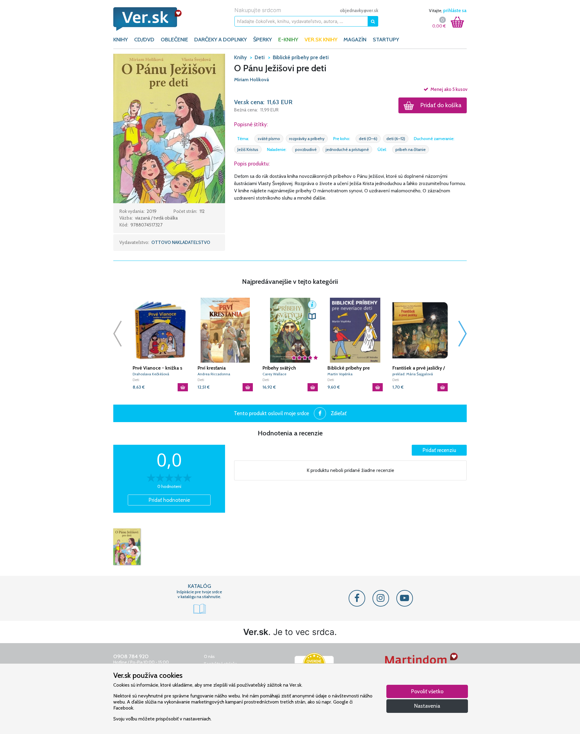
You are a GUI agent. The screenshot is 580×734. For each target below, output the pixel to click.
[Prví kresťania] (225, 330)
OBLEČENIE (174, 39)
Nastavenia (427, 706)
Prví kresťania (212, 368)
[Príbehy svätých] (290, 330)
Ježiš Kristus (247, 149)
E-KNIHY (288, 39)
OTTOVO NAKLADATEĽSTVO (180, 242)
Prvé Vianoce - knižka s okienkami (157, 368)
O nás (209, 656)
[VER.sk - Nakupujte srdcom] (154, 19)
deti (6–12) (395, 138)
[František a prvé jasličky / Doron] (420, 330)
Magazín (354, 39)
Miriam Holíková (251, 79)
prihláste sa (454, 10)
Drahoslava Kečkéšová (151, 374)
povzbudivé (306, 149)
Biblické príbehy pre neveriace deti (348, 368)
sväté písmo (269, 138)
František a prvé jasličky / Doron (418, 368)
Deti (136, 379)
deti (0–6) (368, 138)
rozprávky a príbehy (306, 138)
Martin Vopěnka (340, 374)
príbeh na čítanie (410, 149)
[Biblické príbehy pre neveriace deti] (355, 330)
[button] (169, 128)
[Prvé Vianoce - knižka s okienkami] (160, 330)
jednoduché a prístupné (347, 149)
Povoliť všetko (427, 691)
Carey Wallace (274, 374)
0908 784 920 (131, 656)
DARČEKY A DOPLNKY (220, 39)
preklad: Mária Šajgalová (412, 374)
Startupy (386, 39)
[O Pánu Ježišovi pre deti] (126, 546)
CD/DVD (144, 39)
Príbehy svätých (279, 368)
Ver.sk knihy (320, 39)
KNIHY (120, 39)
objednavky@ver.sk (359, 10)
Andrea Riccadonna (214, 374)
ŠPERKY (262, 39)
